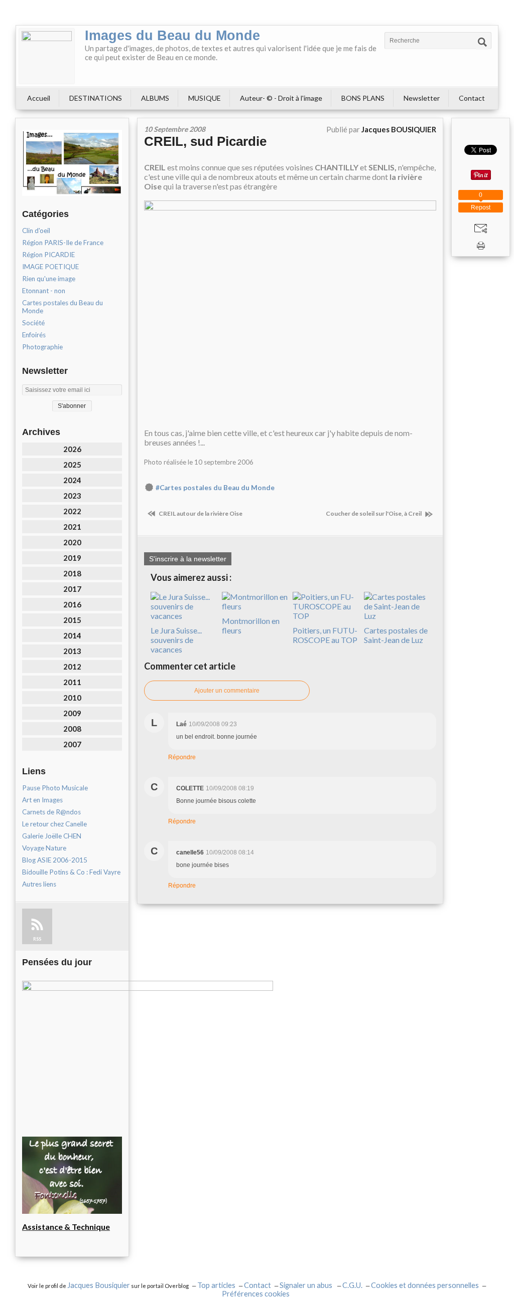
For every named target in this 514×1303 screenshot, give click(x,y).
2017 (72, 588)
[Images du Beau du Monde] (47, 56)
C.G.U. (352, 1285)
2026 (72, 449)
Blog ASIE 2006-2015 (54, 860)
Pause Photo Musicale (55, 788)
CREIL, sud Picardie (205, 141)
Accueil (38, 98)
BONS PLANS (362, 98)
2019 (72, 557)
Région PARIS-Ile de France (62, 243)
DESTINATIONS (95, 98)
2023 (72, 495)
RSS (37, 939)
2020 (72, 542)
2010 (72, 697)
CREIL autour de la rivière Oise (200, 513)
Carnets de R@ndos (51, 812)
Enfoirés (34, 335)
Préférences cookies (256, 1293)
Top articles (216, 1285)
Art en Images (42, 800)
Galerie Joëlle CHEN (51, 836)
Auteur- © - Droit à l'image (281, 98)
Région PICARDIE (48, 255)
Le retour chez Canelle (54, 824)
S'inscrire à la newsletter (187, 559)
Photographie (42, 347)
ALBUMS (155, 98)
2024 (72, 480)
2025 (72, 464)
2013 (72, 651)
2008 (72, 728)
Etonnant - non (43, 291)
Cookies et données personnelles (425, 1285)
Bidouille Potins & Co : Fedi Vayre (71, 872)
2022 (72, 511)
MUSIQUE (204, 98)
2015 (72, 619)
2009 (72, 713)
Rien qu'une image (48, 279)
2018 (72, 573)
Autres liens (39, 884)
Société (33, 323)
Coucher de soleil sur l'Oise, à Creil (374, 513)
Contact (472, 98)
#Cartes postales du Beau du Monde (215, 488)
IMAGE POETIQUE (50, 267)
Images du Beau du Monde (172, 35)
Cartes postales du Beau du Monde (62, 307)
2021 (72, 526)
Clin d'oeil (36, 231)
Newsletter (422, 98)
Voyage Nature (44, 848)
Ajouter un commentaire (227, 690)
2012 (72, 666)
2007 (72, 744)
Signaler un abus (307, 1285)
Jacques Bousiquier (98, 1285)
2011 (72, 682)
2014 (72, 635)
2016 (72, 604)
